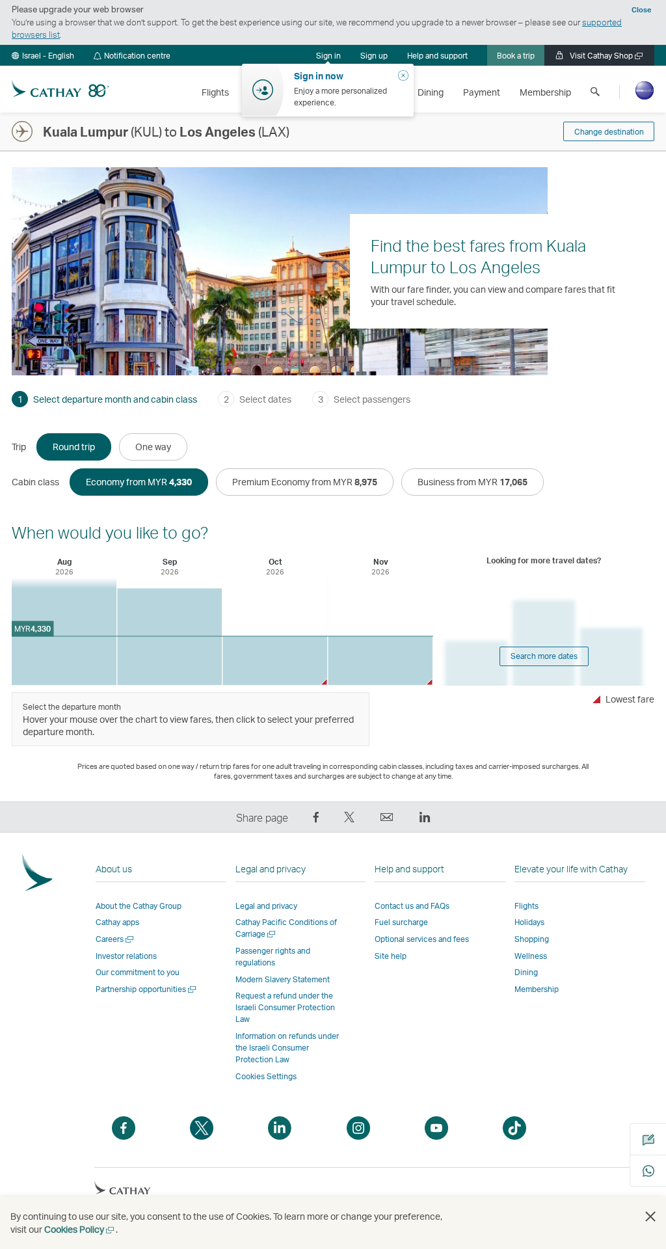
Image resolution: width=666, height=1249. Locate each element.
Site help (390, 956)
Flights (526, 906)
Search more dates (544, 656)
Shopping (531, 939)
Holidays (529, 922)
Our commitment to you (138, 972)
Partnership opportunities (147, 989)
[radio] (73, 447)
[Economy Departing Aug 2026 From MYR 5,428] (64, 631)
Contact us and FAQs (412, 906)
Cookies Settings (266, 1076)
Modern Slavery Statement (282, 979)
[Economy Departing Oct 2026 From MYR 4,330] (274, 660)
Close (641, 9)
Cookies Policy (80, 1229)
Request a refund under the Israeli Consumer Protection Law (285, 1007)
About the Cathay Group (138, 906)
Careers (115, 939)
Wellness (530, 956)
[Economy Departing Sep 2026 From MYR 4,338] (169, 636)
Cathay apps (117, 922)
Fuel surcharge (401, 922)
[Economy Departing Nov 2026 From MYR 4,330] (380, 660)
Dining (526, 972)
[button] (43, 55)
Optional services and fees (422, 939)
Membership (536, 989)
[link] (374, 55)
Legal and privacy (266, 906)
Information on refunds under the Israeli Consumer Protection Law (287, 1047)
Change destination (609, 132)
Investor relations (126, 956)
